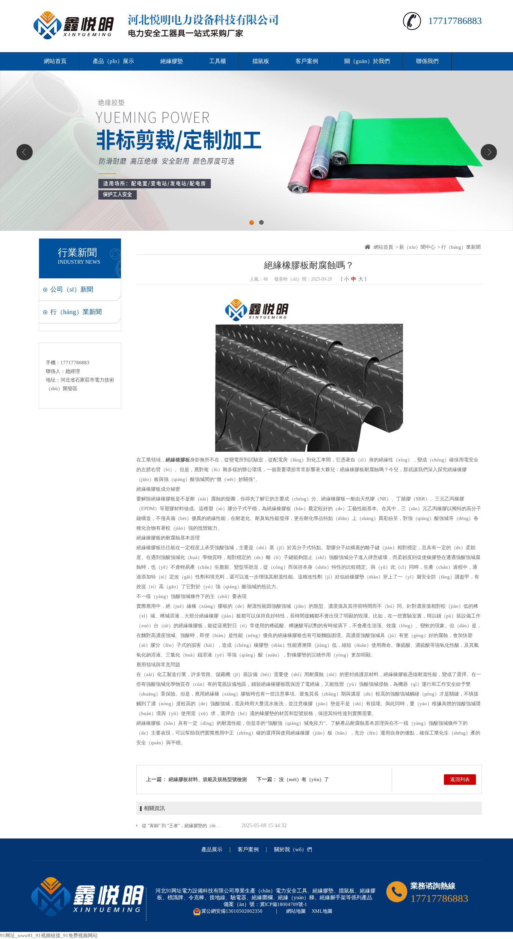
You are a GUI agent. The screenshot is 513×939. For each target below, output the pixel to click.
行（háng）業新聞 (76, 312)
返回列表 (460, 779)
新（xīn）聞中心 (417, 247)
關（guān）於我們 (367, 61)
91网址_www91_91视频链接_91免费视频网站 (49, 935)
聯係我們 (427, 61)
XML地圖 (322, 911)
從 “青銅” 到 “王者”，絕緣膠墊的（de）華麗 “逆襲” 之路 (182, 825)
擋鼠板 (260, 61)
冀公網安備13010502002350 (232, 911)
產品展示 (211, 849)
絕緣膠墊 (171, 61)
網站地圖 (296, 911)
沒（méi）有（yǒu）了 (304, 779)
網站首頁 (55, 61)
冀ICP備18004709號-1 (283, 904)
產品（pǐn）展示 (113, 61)
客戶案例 (307, 61)
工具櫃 (217, 61)
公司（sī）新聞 (71, 289)
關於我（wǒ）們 (293, 849)
